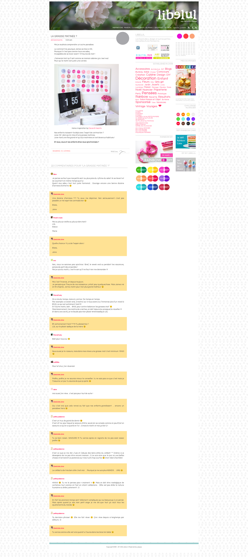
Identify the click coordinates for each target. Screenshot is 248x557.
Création (140, 75)
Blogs (168, 69)
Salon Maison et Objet (150, 99)
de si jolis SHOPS (141, 131)
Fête (152, 82)
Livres (162, 85)
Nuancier (148, 90)
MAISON (127, 28)
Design (161, 74)
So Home (165, 100)
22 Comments (56, 40)
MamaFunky (57, 295)
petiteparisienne (58, 449)
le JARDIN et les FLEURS (144, 118)
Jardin (147, 85)
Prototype (162, 94)
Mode (169, 87)
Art (162, 69)
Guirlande (139, 85)
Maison (147, 87)
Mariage (155, 87)
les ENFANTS (139, 119)
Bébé (146, 72)
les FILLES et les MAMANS (144, 121)
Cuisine (151, 74)
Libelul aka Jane (58, 194)
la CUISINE (139, 111)
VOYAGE (168, 28)
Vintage (140, 106)
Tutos (153, 102)
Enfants (138, 82)
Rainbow (141, 96)
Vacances (161, 102)
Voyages (151, 106)
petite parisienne (59, 417)
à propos (176, 27)
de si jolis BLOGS (141, 129)
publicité (183, 27)
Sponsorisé (143, 102)
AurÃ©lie (56, 362)
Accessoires (142, 69)
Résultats (164, 96)
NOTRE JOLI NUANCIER (143, 126)
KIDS (142, 28)
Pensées (149, 93)
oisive (55, 389)
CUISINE (135, 28)
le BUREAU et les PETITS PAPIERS (147, 116)
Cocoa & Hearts (95, 128)
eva (54, 261)
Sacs (137, 99)
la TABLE (138, 115)
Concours (163, 71)
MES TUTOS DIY (140, 124)
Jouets (155, 84)
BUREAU (149, 28)
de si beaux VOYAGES (142, 128)
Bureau (139, 72)
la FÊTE (137, 112)
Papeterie (160, 89)
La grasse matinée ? (64, 36)
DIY (168, 74)
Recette (153, 97)
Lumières (139, 87)
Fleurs (146, 81)
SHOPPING (159, 28)
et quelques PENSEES (143, 132)
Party (138, 93)
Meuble (163, 87)
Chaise (153, 72)
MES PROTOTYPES (141, 123)
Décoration (145, 78)
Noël (138, 89)
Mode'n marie (57, 218)
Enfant (162, 78)
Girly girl (159, 81)
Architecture (155, 69)
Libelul (139, 547)
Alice (55, 174)
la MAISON (139, 113)
